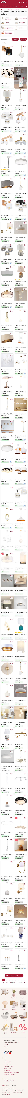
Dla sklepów (7, 1070)
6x (8, 169)
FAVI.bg (19, 1092)
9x (22, 279)
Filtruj (24, 39)
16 (12, 200)
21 (25, 112)
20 (25, 134)
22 (12, 112)
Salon (14, 1020)
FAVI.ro (13, 1090)
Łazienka (5, 1020)
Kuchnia (23, 1009)
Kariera (5, 1046)
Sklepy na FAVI (7, 1062)
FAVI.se (9, 1092)
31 (12, 46)
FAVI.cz (4, 1090)
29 (25, 46)
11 (12, 377)
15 (12, 223)
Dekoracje (8, 6)
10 (25, 421)
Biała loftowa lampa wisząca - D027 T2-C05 (12, 942)
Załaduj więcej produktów (13, 975)
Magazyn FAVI (7, 1068)
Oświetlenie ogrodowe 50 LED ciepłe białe (12, 83)
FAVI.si (8, 1094)
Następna (12, 982)
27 (12, 68)
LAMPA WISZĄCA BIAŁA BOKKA (9, 898)
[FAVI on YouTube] (10, 1053)
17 (25, 178)
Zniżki (22, 1032)
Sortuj (16, 39)
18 (25, 156)
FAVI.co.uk (14, 1092)
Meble (2, 6)
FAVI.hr (23, 1090)
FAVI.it (4, 1092)
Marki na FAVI (7, 1064)
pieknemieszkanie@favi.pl (12, 1042)
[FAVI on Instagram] (7, 1053)
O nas (5, 1059)
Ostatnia (21, 982)
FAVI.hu (18, 1090)
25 (12, 90)
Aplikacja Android (9, 1080)
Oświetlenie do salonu (13, 9)
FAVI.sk (9, 1090)
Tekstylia (23, 997)
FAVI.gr (4, 1094)
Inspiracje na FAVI (8, 1066)
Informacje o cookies (9, 1074)
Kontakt (6, 1044)
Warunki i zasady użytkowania (11, 1072)
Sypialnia (23, 1020)
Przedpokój (14, 1032)
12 (12, 311)
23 (25, 90)
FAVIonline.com (6, 1085)
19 (12, 156)
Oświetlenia (5, 1009)
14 (25, 223)
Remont (14, 1009)
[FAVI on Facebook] (4, 1053)
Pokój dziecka (5, 1033)
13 (12, 267)
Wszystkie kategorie (19, 6)
